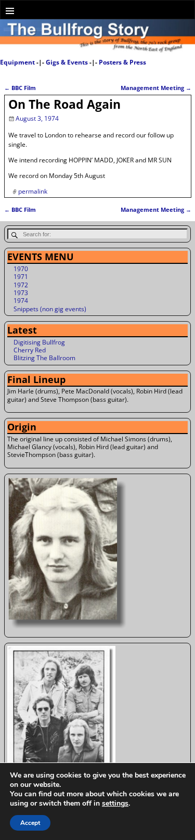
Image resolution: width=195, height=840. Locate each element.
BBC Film (20, 88)
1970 (21, 268)
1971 (21, 276)
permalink (32, 191)
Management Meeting (156, 88)
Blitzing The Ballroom (44, 357)
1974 (21, 300)
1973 (21, 292)
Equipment (17, 62)
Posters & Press (122, 62)
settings (115, 803)
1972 (21, 285)
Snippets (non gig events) (50, 308)
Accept (30, 823)
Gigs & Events (67, 62)
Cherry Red (30, 350)
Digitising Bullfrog (39, 342)
